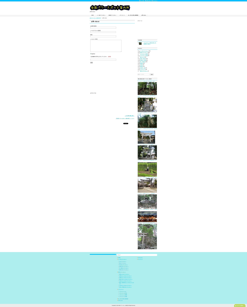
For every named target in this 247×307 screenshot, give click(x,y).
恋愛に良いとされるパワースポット (125, 277)
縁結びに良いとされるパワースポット (125, 279)
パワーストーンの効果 (123, 296)
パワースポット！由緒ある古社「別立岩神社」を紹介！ (146, 81)
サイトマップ (140, 259)
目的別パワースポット (112, 15)
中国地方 (141, 64)
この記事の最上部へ (129, 115)
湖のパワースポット (122, 263)
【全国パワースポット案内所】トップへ (125, 118)
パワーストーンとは (122, 291)
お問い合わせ (143, 15)
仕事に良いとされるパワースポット (125, 280)
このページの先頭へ (239, 305)
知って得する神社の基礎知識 (133, 15)
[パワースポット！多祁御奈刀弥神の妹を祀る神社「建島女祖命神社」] (146, 143)
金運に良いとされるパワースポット (125, 275)
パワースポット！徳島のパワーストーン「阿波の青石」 (146, 193)
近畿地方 (141, 63)
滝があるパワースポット (123, 264)
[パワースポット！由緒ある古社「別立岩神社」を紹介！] (147, 94)
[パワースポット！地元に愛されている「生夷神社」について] (147, 159)
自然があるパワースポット (124, 266)
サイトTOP (142, 0)
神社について (142, 57)
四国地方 (141, 66)
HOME (92, 15)
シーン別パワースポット (101, 15)
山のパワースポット (122, 261)
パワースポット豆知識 (144, 55)
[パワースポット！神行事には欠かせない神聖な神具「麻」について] (147, 176)
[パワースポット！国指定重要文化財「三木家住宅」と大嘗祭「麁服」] (147, 221)
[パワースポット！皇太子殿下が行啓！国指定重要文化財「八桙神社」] (147, 111)
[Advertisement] (112, 78)
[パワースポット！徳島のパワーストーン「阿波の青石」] (147, 208)
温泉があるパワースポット (124, 269)
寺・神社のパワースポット (124, 268)
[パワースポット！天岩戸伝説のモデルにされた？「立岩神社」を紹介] (147, 127)
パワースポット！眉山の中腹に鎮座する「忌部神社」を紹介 (147, 177)
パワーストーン (122, 15)
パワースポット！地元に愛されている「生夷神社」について (147, 144)
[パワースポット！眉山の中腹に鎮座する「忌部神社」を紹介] (147, 192)
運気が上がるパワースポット (124, 274)
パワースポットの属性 (144, 54)
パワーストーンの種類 (123, 294)
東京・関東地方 (142, 61)
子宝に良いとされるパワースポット (125, 285)
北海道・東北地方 (143, 58)
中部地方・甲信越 (143, 60)
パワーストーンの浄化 (123, 293)
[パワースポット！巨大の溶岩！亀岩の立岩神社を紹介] (147, 248)
